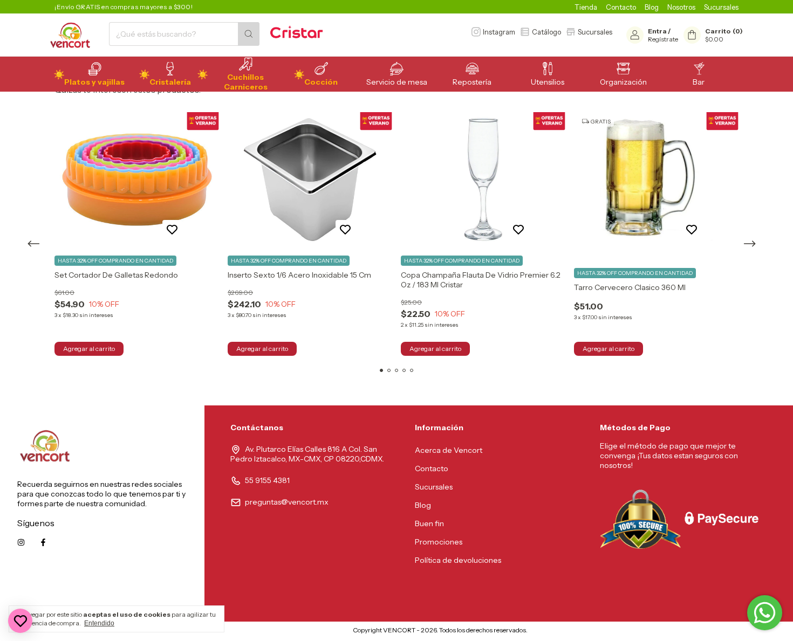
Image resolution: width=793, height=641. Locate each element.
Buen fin (429, 523)
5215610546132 (160, 591)
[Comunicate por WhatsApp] (764, 612)
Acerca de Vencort (448, 450)
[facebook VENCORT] (43, 542)
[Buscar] (248, 34)
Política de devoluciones (458, 560)
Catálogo (546, 31)
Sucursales (721, 7)
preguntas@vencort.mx (287, 502)
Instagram (499, 31)
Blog (652, 7)
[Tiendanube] (308, 633)
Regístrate (663, 39)
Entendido (99, 623)
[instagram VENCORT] (21, 542)
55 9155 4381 (267, 480)
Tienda (586, 7)
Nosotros (681, 7)
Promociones (438, 542)
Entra (657, 31)
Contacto (621, 7)
